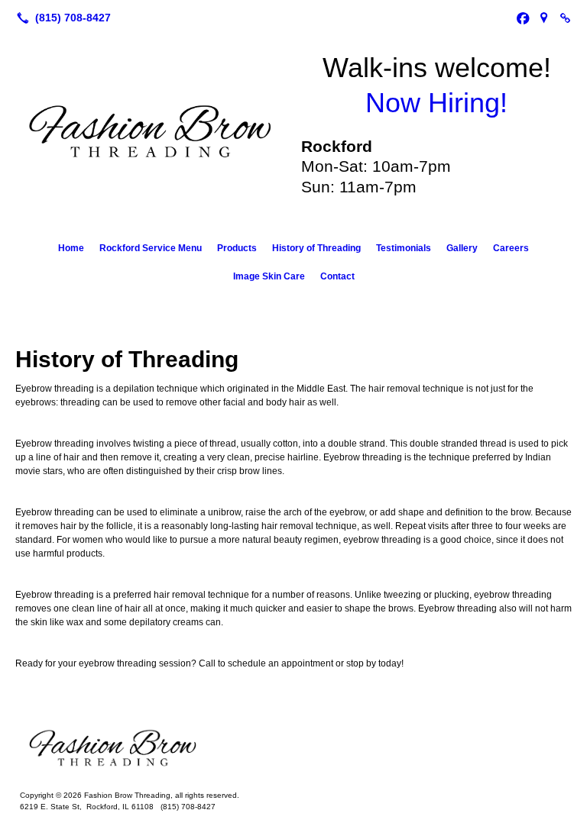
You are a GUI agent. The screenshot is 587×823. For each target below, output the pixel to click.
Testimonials (403, 248)
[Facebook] (522, 17)
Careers (511, 248)
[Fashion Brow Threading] (293, 748)
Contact (337, 276)
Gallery (462, 248)
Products (237, 248)
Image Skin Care (269, 276)
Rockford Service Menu (150, 248)
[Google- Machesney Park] (565, 17)
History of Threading (316, 248)
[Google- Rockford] (544, 17)
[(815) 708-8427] (61, 17)
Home (71, 248)
